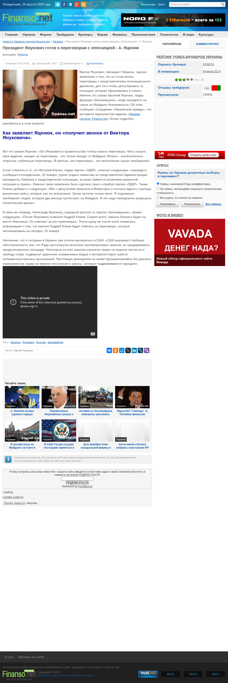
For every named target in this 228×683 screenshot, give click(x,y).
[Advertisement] (77, 370)
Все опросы (213, 204)
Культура (206, 34)
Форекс (46, 34)
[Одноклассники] (115, 350)
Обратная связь (84, 675)
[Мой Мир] (121, 350)
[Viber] (146, 350)
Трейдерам (65, 34)
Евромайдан (55, 342)
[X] (128, 350)
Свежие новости (13, 497)
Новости (19, 503)
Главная (11, 34)
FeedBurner (85, 486)
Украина (28, 34)
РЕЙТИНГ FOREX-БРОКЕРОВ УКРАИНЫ (189, 57)
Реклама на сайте (31, 657)
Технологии (169, 34)
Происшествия (143, 34)
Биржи (102, 34)
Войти (161, 4)
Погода (8, 503)
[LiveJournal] (140, 350)
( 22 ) (207, 87)
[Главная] (28, 25)
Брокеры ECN (212, 71)
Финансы (119, 34)
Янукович (28, 342)
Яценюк (41, 342)
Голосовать (167, 204)
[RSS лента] (83, 4)
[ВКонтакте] (70, 4)
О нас (9, 657)
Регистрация (148, 4)
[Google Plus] (77, 4)
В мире (188, 34)
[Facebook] (64, 4)
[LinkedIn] (134, 350)
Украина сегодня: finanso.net (55, 675)
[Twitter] (57, 4)
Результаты (192, 204)
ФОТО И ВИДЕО (170, 215)
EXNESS (208, 64)
